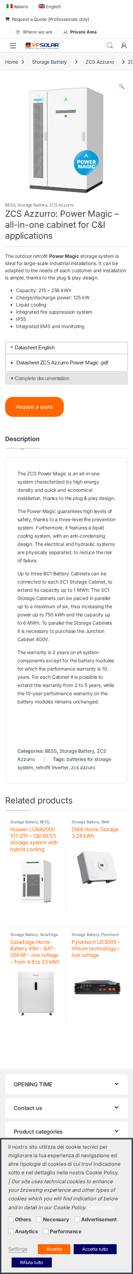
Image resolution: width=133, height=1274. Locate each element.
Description (22, 439)
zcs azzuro (83, 767)
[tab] (22, 442)
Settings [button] (18, 1249)
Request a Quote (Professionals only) (50, 19)
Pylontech (110, 934)
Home (11, 62)
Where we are (38, 32)
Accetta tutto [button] (95, 1249)
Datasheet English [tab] (35, 347)
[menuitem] (16, 6)
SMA (105, 822)
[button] (121, 86)
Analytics (26, 1231)
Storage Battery (49, 62)
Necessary (56, 1219)
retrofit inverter (52, 767)
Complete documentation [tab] (42, 378)
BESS (10, 205)
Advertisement (99, 1219)
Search (110, 45)
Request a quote (34, 407)
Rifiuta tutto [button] (31, 1262)
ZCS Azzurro (100, 62)
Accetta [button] (54, 1249)
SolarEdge (49, 934)
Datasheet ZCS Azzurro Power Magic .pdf (62, 362)
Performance (66, 1231)
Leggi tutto (100, 1207)
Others (23, 1219)
